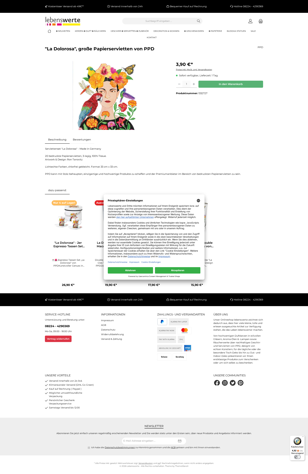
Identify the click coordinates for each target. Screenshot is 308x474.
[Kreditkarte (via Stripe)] (185, 330)
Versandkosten (145, 463)
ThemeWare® (181, 466)
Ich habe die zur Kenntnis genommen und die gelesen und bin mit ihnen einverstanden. (155, 447)
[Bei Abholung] (180, 357)
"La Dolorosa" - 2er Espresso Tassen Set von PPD (68, 244)
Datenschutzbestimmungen (120, 447)
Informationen (113, 314)
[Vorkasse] (164, 357)
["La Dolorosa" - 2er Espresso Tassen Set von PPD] (68, 217)
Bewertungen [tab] (82, 139)
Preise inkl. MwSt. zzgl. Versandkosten (194, 69)
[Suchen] (198, 21)
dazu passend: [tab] (57, 190)
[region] (107, 95)
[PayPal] (162, 321)
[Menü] (303, 437)
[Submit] (179, 441)
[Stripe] (187, 348)
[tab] (57, 140)
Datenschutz (108, 329)
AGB (103, 325)
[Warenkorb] (259, 21)
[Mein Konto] (250, 21)
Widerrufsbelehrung (112, 334)
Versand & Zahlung (111, 339)
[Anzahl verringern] (179, 84)
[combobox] (158, 21)
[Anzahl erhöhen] (194, 84)
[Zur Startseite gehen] (62, 21)
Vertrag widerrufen (58, 338)
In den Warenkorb (231, 84)
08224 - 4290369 (57, 326)
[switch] (297, 457)
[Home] (52, 31)
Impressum (107, 320)
